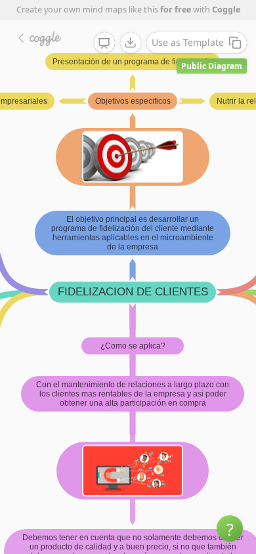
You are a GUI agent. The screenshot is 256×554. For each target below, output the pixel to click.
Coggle (226, 9)
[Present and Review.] (104, 43)
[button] (230, 528)
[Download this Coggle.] (130, 42)
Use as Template (188, 42)
